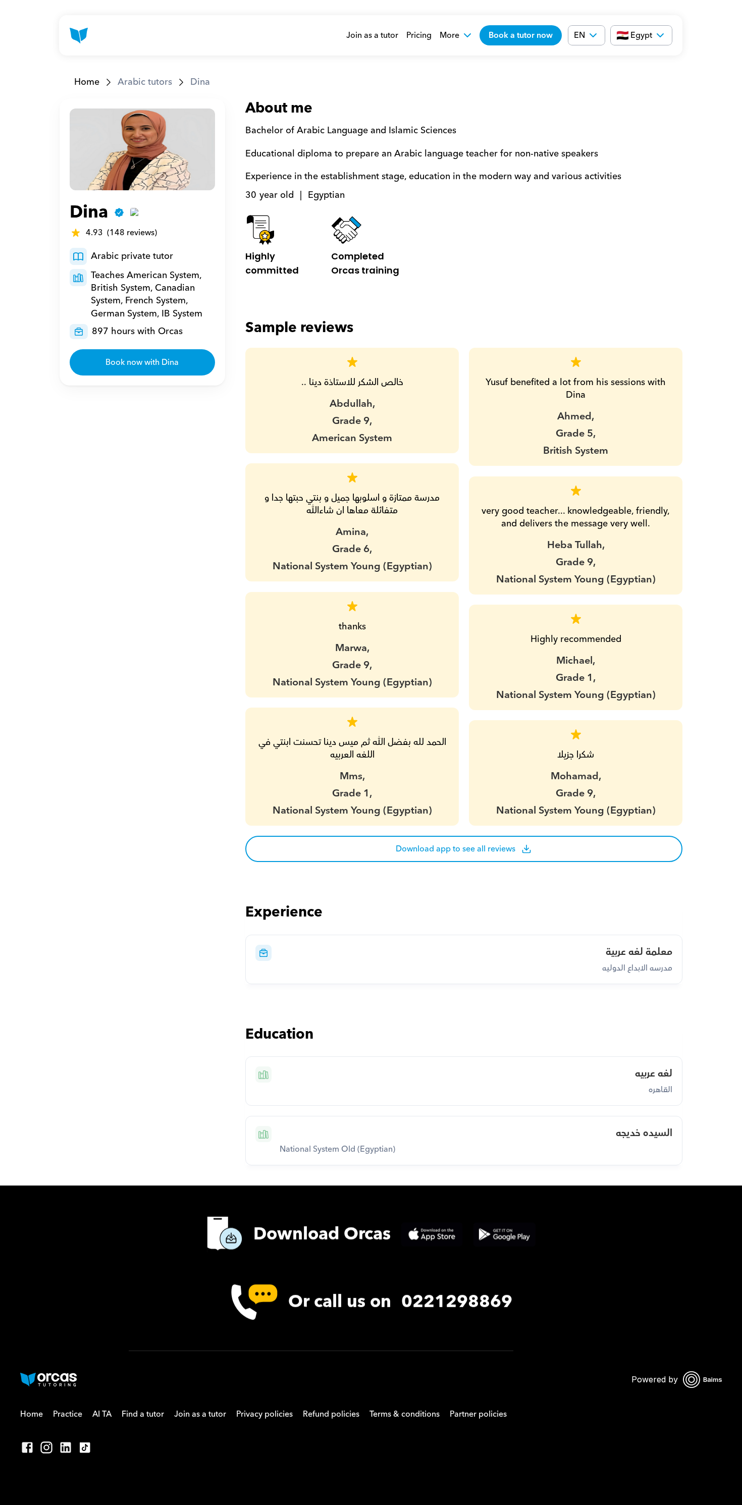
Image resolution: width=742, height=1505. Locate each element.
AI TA (102, 1414)
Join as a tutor (372, 35)
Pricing (419, 35)
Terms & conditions (404, 1414)
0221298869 (456, 1302)
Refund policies (331, 1414)
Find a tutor (143, 1414)
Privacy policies (264, 1414)
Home (86, 82)
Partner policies (478, 1414)
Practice (67, 1414)
